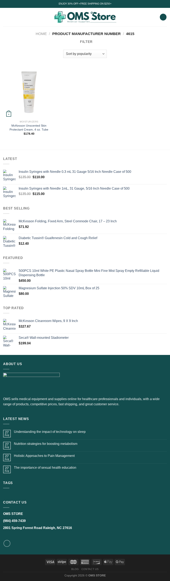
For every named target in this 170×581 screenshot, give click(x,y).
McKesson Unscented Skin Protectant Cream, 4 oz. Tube (29, 127)
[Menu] (5, 17)
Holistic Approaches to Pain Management (44, 456)
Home (41, 33)
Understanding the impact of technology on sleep (50, 431)
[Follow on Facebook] (7, 543)
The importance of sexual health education (45, 467)
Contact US (90, 569)
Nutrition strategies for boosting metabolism (45, 443)
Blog (75, 569)
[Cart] (163, 17)
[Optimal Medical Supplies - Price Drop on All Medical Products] (85, 17)
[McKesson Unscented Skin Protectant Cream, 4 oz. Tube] (29, 92)
